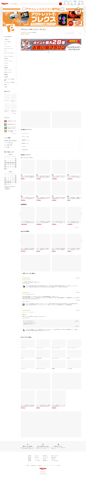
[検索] (60, 4)
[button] (81, 1)
